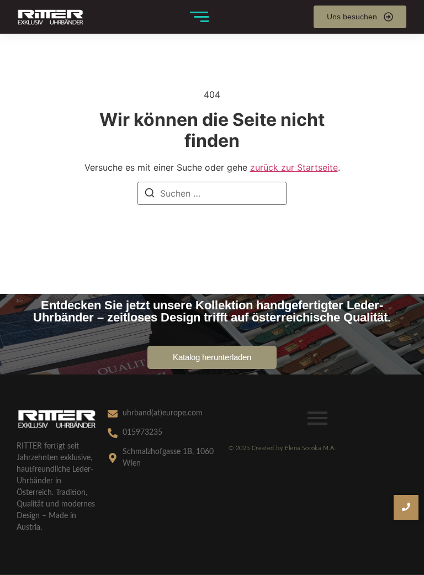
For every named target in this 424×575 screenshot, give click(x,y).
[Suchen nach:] (212, 193)
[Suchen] (149, 194)
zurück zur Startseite (294, 167)
